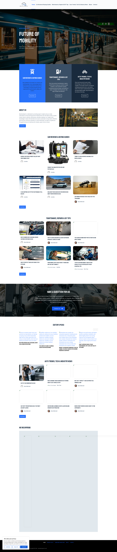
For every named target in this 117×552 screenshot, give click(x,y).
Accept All (24, 546)
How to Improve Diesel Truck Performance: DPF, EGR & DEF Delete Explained (47, 346)
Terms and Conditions (60, 542)
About (90, 4)
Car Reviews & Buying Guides (43, 4)
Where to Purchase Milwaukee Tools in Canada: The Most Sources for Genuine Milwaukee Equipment (28, 349)
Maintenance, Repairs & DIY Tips (60, 4)
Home (33, 4)
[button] (97, 330)
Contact (95, 4)
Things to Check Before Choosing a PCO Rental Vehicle (67, 343)
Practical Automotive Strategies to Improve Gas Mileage (88, 345)
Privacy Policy (50, 542)
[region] (15, 543)
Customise (8, 546)
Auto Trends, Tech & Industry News (79, 4)
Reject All (16, 546)
